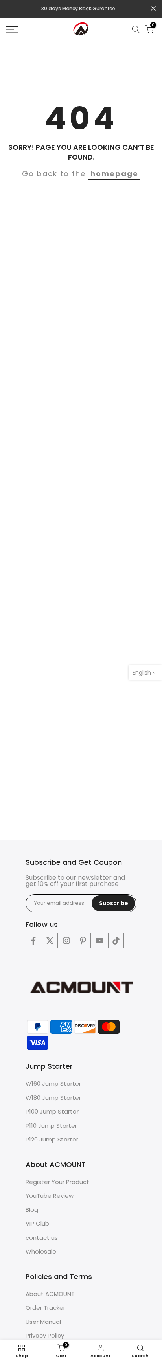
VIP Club (37, 1223)
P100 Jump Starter (52, 1111)
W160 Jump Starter (53, 1083)
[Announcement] (78, 9)
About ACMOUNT (50, 1294)
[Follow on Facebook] (33, 940)
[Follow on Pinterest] (83, 940)
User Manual (43, 1322)
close (153, 8)
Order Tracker (45, 1307)
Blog (32, 1210)
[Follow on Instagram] (66, 940)
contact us (42, 1237)
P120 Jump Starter (52, 1139)
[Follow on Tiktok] (116, 940)
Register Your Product (57, 1182)
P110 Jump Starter (51, 1125)
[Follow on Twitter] (50, 940)
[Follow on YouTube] (99, 940)
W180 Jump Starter (53, 1098)
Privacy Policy (45, 1335)
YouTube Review (50, 1195)
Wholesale (41, 1251)
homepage (114, 173)
